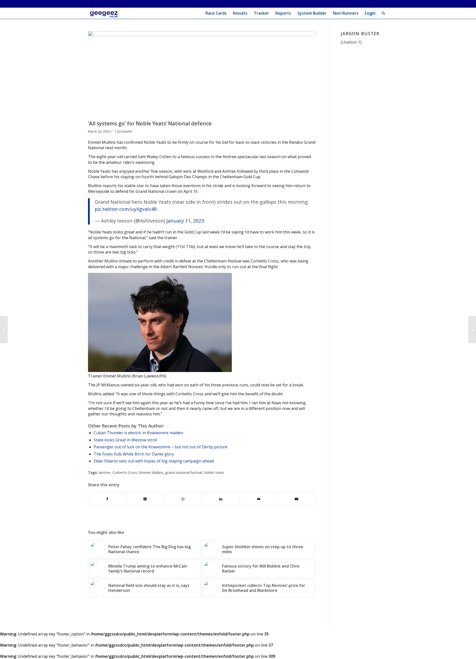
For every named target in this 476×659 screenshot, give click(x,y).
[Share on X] (145, 498)
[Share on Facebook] (107, 498)
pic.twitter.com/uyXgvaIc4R (126, 209)
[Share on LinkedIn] (221, 498)
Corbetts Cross (124, 472)
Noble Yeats (214, 472)
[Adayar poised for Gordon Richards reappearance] (4, 329)
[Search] (383, 13)
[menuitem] (216, 13)
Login (370, 13)
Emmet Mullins (151, 472)
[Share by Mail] (259, 498)
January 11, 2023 (185, 220)
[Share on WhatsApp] (183, 498)
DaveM (126, 131)
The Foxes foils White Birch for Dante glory (134, 454)
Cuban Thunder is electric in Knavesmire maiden (138, 432)
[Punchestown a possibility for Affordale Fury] (472, 329)
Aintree (104, 472)
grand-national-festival (183, 472)
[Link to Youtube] (296, 498)
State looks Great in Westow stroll (125, 440)
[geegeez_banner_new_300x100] (104, 13)
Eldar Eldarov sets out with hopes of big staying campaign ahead (154, 461)
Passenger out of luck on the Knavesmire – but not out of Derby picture (160, 447)
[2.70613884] (202, 74)
